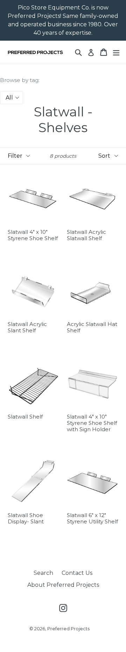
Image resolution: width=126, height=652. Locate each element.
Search (43, 573)
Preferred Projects (68, 628)
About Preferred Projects (63, 585)
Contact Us (77, 573)
